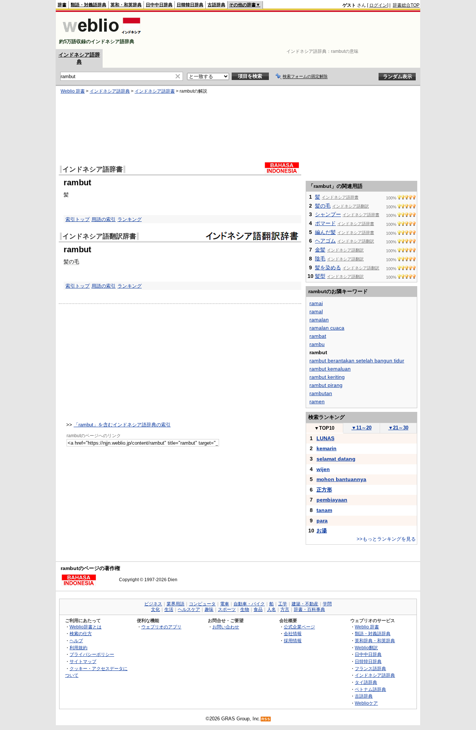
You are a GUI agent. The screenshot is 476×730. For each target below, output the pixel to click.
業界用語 (175, 604)
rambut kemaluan (330, 369)
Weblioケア (366, 703)
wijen (323, 469)
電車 (224, 604)
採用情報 (293, 640)
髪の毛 (71, 262)
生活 (168, 609)
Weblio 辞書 (73, 91)
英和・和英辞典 (126, 5)
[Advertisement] (284, 30)
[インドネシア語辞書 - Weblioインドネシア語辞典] (101, 35)
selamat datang (336, 459)
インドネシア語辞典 (110, 91)
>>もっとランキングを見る (386, 539)
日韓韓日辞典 (190, 5)
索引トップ (77, 219)
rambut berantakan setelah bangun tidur (356, 361)
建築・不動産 (305, 604)
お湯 (321, 531)
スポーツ (227, 609)
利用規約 (78, 647)
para (322, 521)
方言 (284, 609)
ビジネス (153, 604)
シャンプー (328, 214)
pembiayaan (331, 500)
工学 (282, 604)
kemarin (326, 448)
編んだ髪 (325, 232)
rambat (317, 336)
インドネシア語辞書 (155, 91)
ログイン (378, 5)
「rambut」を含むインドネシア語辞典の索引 (122, 425)
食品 (258, 609)
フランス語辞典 (370, 668)
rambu (317, 344)
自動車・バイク (249, 604)
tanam (324, 510)
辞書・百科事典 (309, 609)
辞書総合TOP (406, 5)
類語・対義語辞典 (88, 5)
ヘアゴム (325, 241)
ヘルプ (76, 640)
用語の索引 (103, 219)
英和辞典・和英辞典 (375, 640)
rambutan (320, 393)
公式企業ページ (299, 626)
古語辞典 (216, 5)
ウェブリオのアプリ (161, 626)
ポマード (325, 223)
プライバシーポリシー (92, 654)
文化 (155, 609)
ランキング (130, 219)
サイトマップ (83, 661)
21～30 (398, 427)
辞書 (62, 5)
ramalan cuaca (326, 328)
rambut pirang (325, 385)
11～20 (361, 427)
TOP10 (324, 428)
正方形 (324, 490)
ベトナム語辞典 (370, 689)
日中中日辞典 (159, 5)
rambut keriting (327, 377)
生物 (244, 609)
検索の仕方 (81, 633)
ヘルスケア (189, 609)
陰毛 (320, 259)
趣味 (209, 609)
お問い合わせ (225, 626)
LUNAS (325, 438)
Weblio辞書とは (86, 626)
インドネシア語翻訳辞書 (99, 236)
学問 (327, 604)
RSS (265, 719)
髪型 (320, 276)
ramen (317, 401)
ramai (316, 303)
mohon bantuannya (341, 479)
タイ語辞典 (366, 682)
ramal (316, 311)
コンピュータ (202, 604)
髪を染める (328, 267)
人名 (271, 609)
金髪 (320, 250)
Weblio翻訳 (366, 647)
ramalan (319, 320)
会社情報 (293, 633)
